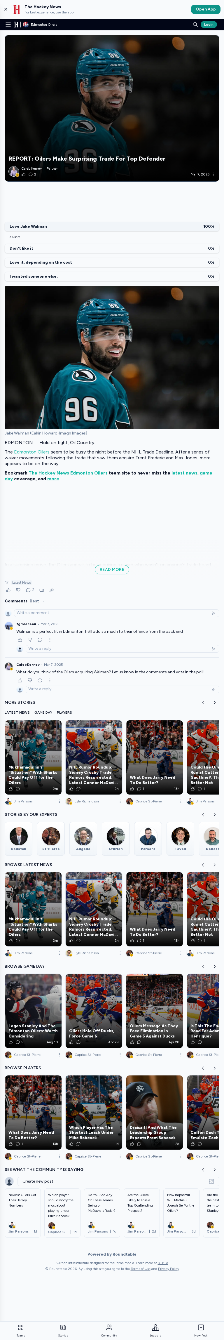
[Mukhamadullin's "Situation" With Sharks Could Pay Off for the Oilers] (33, 757)
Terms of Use (140, 1269)
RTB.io (163, 1263)
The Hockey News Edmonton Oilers (68, 473)
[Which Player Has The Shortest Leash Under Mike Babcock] (94, 1112)
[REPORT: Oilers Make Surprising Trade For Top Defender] (112, 108)
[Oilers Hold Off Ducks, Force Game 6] (94, 1011)
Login (209, 24)
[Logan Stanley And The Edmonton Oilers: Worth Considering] (33, 1011)
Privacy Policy (168, 1269)
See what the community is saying (44, 1169)
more (53, 479)
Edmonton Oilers (32, 452)
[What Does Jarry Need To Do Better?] (154, 757)
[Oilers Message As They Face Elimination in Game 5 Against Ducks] (154, 1011)
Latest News (21, 583)
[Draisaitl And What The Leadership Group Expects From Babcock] (154, 1112)
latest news (184, 473)
